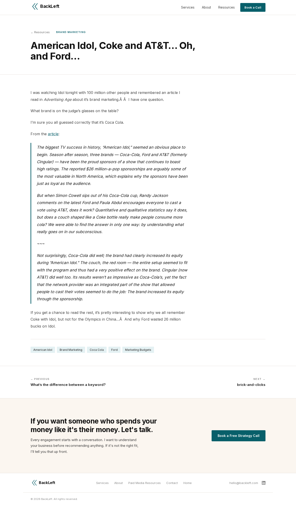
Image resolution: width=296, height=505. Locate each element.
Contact (172, 483)
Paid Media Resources (144, 483)
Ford (114, 350)
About (206, 7)
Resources (226, 7)
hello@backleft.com (243, 483)
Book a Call (252, 7)
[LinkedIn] (263, 483)
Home (187, 483)
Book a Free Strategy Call (238, 436)
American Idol (42, 350)
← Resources (40, 32)
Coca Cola (97, 350)
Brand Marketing (71, 350)
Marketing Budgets (138, 350)
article (53, 134)
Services (187, 7)
